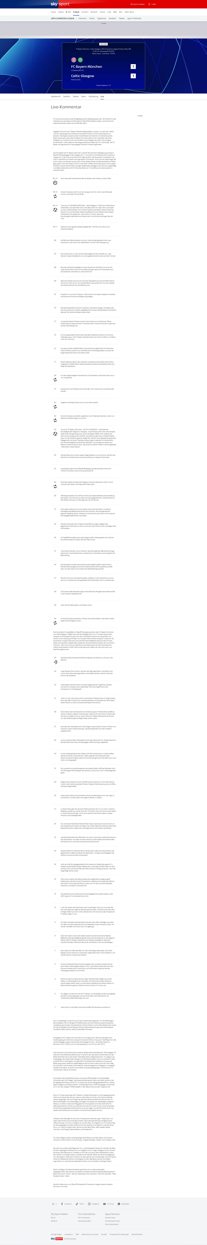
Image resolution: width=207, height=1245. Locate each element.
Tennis (102, 12)
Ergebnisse (101, 18)
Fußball (76, 12)
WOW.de (54, 1221)
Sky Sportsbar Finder (112, 1221)
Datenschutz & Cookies (90, 1234)
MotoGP (94, 12)
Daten (83, 96)
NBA (115, 12)
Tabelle (122, 18)
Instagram (95, 1204)
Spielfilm (66, 96)
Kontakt (104, 1234)
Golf (109, 12)
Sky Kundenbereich (112, 1224)
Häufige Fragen (56, 1234)
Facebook (68, 1204)
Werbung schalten (84, 1221)
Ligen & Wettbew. (134, 18)
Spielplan (112, 18)
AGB (77, 1234)
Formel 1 (85, 12)
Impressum (69, 1234)
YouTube (110, 1204)
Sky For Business (84, 1218)
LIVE (69, 12)
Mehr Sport (129, 12)
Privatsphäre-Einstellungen (119, 1234)
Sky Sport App (110, 1218)
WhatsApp (125, 1204)
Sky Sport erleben (137, 4)
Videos (61, 12)
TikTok (81, 1204)
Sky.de (53, 1218)
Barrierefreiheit (137, 1234)
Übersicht (83, 18)
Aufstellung (93, 96)
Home (53, 12)
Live (102, 96)
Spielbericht (56, 96)
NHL (121, 12)
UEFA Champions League (62, 18)
